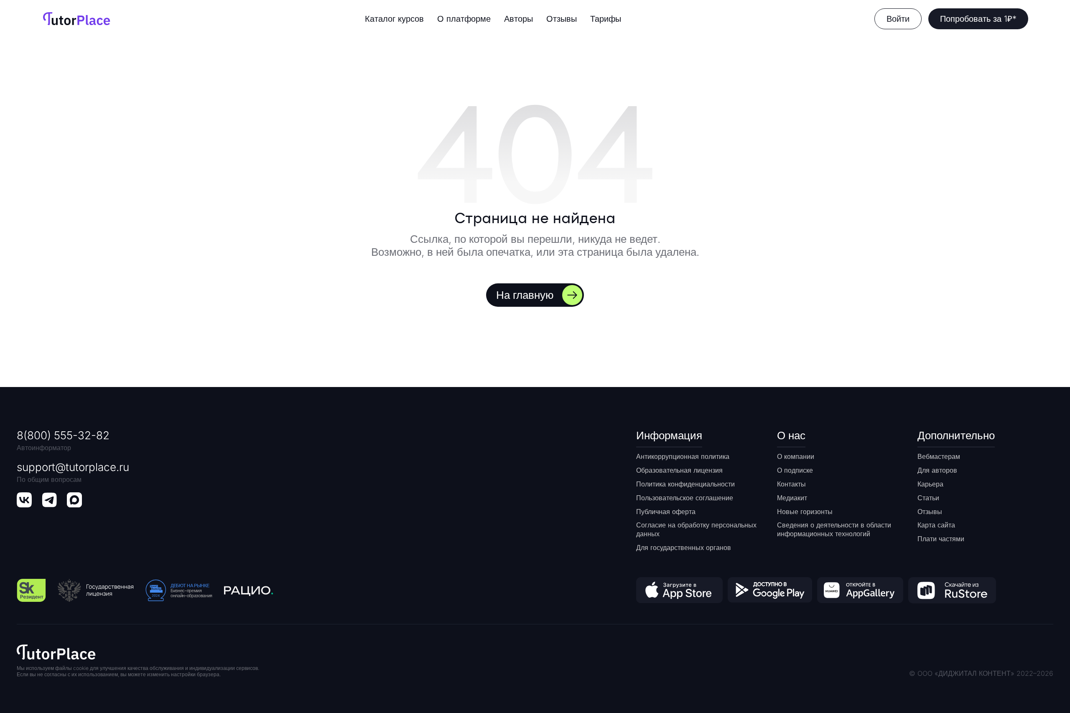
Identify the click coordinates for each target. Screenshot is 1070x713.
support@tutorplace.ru (73, 467)
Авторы (518, 19)
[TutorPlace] (76, 18)
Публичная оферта (666, 511)
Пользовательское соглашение (684, 498)
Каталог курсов (394, 19)
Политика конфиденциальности (685, 484)
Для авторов (937, 470)
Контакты (791, 484)
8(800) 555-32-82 (63, 435)
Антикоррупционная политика (682, 456)
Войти (898, 19)
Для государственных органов (683, 547)
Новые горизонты (805, 511)
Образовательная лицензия (679, 470)
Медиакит (792, 498)
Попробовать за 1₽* (978, 19)
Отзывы (561, 19)
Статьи (928, 498)
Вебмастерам (938, 456)
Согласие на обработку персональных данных (696, 529)
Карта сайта (936, 525)
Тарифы (605, 19)
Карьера (930, 484)
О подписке (795, 470)
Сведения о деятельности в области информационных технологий (834, 529)
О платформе (464, 19)
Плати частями (940, 539)
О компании (795, 456)
